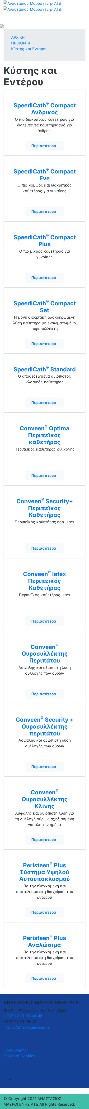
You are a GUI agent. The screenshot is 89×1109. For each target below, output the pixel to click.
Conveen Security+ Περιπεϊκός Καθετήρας (44, 507)
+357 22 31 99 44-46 (23, 1015)
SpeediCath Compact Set (45, 306)
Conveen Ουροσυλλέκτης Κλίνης (45, 799)
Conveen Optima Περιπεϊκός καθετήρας (44, 435)
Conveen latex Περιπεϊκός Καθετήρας (44, 580)
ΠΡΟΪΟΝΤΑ (21, 43)
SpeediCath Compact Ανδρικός (45, 108)
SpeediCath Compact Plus (45, 240)
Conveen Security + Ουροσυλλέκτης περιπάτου (45, 726)
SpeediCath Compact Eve (45, 174)
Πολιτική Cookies (19, 1055)
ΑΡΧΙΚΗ (18, 37)
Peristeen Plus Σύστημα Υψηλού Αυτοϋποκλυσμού (44, 872)
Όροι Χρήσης (15, 1050)
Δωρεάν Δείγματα (44, 97)
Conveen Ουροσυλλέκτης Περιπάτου (45, 653)
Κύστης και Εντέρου (29, 48)
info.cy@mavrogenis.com (26, 1027)
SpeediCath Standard (45, 369)
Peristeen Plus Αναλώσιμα (44, 941)
